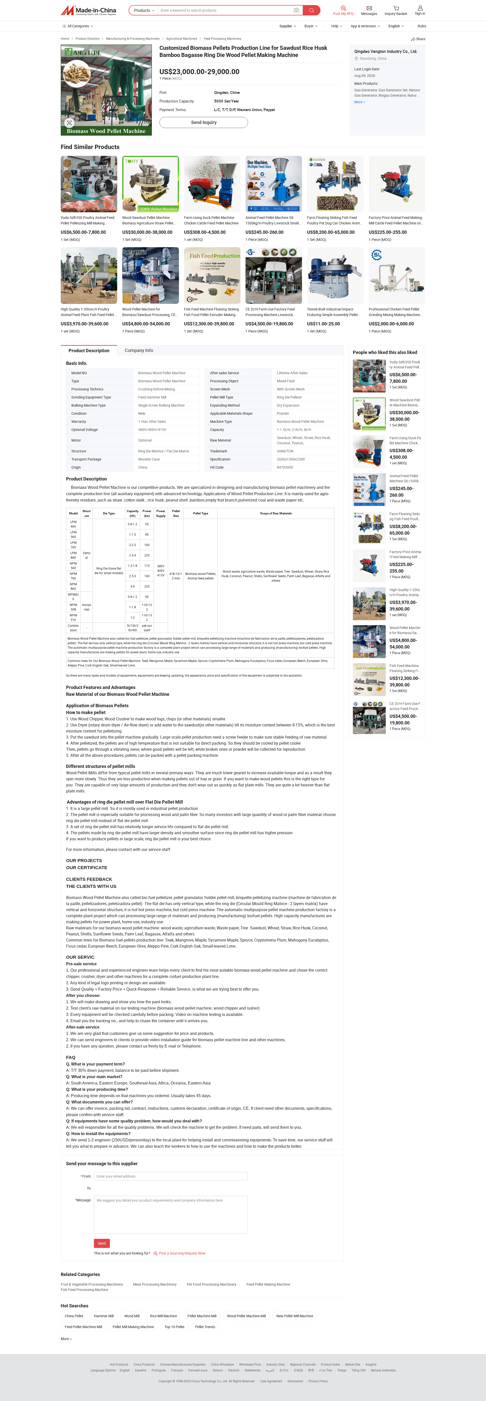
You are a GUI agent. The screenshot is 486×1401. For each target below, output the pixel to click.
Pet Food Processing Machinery (211, 1284)
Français (177, 1370)
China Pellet (74, 1315)
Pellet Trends (205, 1326)
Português (159, 1370)
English (125, 1370)
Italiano (218, 1370)
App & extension (363, 26)
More (358, 101)
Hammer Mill (104, 1315)
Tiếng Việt (359, 1370)
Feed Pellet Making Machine (268, 1284)
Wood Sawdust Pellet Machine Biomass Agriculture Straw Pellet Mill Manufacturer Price (405, 403)
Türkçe (341, 1370)
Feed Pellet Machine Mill (83, 1326)
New (141, 413)
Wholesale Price (250, 1364)
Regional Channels (303, 1364)
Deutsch (233, 1370)
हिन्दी (311, 1370)
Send (102, 1243)
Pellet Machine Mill (202, 1315)
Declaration (295, 1381)
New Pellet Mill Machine (294, 1315)
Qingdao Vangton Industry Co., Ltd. (385, 51)
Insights (371, 1364)
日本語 (298, 1370)
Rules (422, 26)
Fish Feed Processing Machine (84, 1289)
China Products (144, 1364)
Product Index (330, 1364)
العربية (270, 1370)
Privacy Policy (318, 1381)
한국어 (284, 1370)
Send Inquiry (204, 122)
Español (140, 1370)
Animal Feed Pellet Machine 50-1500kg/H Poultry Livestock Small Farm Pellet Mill (405, 478)
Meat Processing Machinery (155, 1284)
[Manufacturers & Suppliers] (88, 10)
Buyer (309, 26)
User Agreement (271, 1381)
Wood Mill (131, 1315)
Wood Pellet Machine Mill (246, 1315)
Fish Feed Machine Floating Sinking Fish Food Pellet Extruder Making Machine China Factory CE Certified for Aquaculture (405, 668)
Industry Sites (275, 1364)
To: (89, 1188)
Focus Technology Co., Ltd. (210, 1381)
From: (85, 1176)
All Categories (78, 26)
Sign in (420, 13)
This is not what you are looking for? (122, 1253)
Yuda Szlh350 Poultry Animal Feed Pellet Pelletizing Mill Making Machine (405, 365)
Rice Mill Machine (163, 1315)
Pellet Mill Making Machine (133, 1326)
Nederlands (252, 1370)
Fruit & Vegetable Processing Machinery (92, 1284)
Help (334, 26)
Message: (83, 1200)
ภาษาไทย (325, 1370)
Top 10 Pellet (175, 1326)
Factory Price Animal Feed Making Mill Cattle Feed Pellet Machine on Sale (405, 554)
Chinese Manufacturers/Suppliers (183, 1364)
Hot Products (119, 1364)
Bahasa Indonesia (383, 1370)
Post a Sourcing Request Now (180, 1253)
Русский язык (197, 1370)
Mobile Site (352, 1364)
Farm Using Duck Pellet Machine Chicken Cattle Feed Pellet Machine (405, 440)
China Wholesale (222, 1364)
